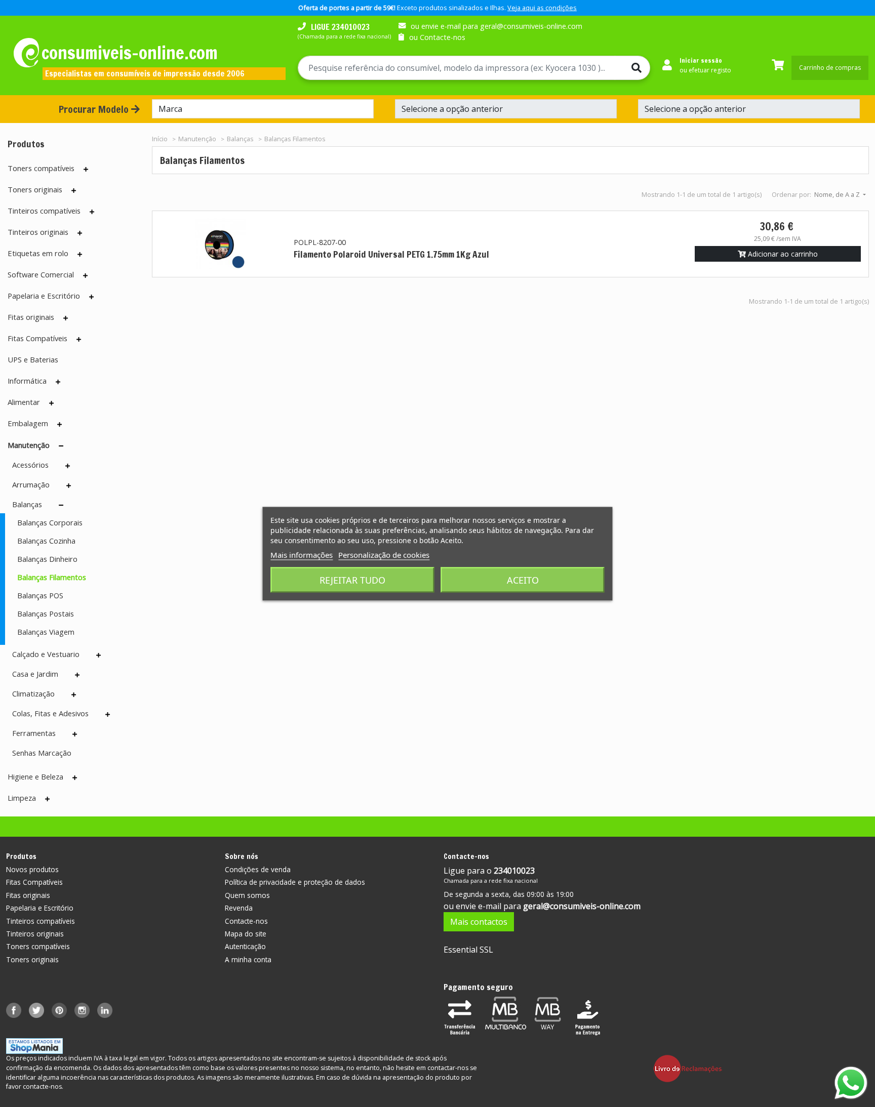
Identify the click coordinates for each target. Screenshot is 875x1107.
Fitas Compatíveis (37, 338)
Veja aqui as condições (542, 7)
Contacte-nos (246, 921)
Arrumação (31, 484)
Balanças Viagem (45, 632)
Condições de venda (258, 869)
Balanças (27, 504)
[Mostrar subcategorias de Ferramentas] (75, 734)
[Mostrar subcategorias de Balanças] (61, 505)
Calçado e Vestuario (45, 654)
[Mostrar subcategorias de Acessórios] (67, 465)
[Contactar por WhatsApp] (851, 1083)
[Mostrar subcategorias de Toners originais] (74, 190)
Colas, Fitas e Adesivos (50, 713)
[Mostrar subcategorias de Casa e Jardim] (77, 674)
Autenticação (245, 946)
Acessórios (30, 465)
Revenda (239, 908)
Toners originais (35, 189)
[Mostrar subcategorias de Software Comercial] (85, 275)
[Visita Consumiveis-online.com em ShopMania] (34, 1045)
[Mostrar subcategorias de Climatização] (74, 694)
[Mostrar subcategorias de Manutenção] (61, 446)
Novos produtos (32, 869)
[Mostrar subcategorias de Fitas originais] (65, 317)
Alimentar (24, 402)
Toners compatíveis (41, 168)
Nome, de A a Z (837, 194)
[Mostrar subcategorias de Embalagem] (59, 424)
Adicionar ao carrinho (782, 254)
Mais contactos (478, 921)
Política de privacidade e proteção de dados (295, 882)
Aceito (523, 579)
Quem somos (247, 895)
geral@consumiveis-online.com (582, 906)
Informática (27, 381)
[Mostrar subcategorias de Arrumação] (68, 485)
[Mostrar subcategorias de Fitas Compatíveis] (79, 339)
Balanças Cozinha (46, 541)
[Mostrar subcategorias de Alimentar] (51, 403)
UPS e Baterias (33, 359)
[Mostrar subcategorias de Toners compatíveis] (86, 169)
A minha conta (248, 959)
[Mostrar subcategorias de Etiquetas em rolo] (80, 254)
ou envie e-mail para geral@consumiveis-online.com (496, 26)
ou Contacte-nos (437, 37)
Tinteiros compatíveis (44, 211)
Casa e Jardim (35, 674)
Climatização (33, 693)
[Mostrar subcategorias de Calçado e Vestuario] (98, 655)
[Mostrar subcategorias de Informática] (58, 381)
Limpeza (22, 798)
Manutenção (29, 445)
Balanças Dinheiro (47, 559)
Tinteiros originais (38, 232)
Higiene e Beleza (35, 776)
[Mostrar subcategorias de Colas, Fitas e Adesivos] (107, 714)
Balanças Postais (45, 613)
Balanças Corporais (50, 522)
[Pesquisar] (632, 68)
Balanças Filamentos (51, 577)
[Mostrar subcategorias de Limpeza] (47, 798)
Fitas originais (31, 317)
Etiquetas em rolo (38, 253)
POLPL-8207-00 (320, 242)
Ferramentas (34, 733)
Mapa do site (245, 933)
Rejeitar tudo (352, 579)
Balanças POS (40, 595)
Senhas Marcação (41, 753)
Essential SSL (468, 949)
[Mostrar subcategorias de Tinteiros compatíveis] (92, 211)
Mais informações (301, 554)
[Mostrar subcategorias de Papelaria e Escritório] (91, 296)
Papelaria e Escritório (44, 296)
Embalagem (28, 423)
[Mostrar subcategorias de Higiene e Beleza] (75, 777)
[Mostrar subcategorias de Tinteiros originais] (80, 232)
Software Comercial (41, 274)
